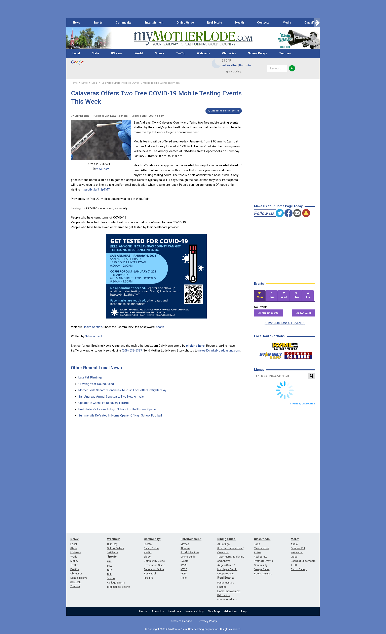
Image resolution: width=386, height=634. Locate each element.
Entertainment (154, 22)
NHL (109, 574)
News (76, 22)
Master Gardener (227, 599)
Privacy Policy (195, 611)
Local (76, 53)
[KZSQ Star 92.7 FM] (269, 354)
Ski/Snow (112, 552)
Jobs (257, 543)
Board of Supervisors (303, 560)
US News (117, 53)
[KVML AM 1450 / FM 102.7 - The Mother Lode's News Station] (285, 345)
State (95, 53)
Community (123, 22)
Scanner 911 (298, 548)
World (139, 53)
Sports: (112, 556)
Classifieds (311, 22)
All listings (223, 543)
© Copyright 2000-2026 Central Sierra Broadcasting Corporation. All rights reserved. (193, 629)
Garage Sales (261, 569)
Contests (263, 22)
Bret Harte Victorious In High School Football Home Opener (117, 409)
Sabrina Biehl (93, 336)
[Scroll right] (317, 22)
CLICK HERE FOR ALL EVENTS (285, 323)
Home (143, 611)
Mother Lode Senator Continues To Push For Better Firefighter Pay (122, 390)
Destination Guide (154, 565)
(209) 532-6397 (132, 350)
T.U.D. (294, 565)
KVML (184, 565)
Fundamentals (225, 582)
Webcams (203, 53)
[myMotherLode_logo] (193, 38)
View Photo (102, 168)
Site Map (214, 611)
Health (239, 22)
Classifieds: (262, 539)
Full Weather (229, 65)
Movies (185, 543)
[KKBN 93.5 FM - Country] (298, 354)
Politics (74, 569)
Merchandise (261, 548)
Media (287, 22)
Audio (294, 543)
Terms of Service (180, 621)
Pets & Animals (263, 573)
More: (295, 539)
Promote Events (263, 560)
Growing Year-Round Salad (96, 384)
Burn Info (245, 65)
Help (244, 611)
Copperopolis (225, 573)
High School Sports (118, 586)
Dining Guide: (226, 539)
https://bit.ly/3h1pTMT (95, 189)
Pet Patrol (150, 573)
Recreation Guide (154, 569)
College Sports (116, 582)
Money (159, 53)
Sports (98, 22)
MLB (109, 565)
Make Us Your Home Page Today (278, 206)
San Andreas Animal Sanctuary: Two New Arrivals (111, 396)
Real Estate (214, 22)
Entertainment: (191, 539)
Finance (221, 586)
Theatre (185, 548)
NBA (109, 569)
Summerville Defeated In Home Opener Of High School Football (120, 415)
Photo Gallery (299, 569)
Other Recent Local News (96, 367)
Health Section (92, 327)
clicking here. (195, 345)
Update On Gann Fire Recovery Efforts (103, 403)
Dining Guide (185, 22)
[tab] (260, 295)
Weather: (113, 539)
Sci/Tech (75, 581)
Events (148, 543)
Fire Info (148, 577)
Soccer (111, 578)
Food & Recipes (190, 552)
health (160, 327)
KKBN (184, 573)
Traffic (180, 53)
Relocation (223, 595)
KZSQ (184, 569)
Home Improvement (228, 591)
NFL (109, 561)
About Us (158, 611)
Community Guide (154, 560)
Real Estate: (225, 577)
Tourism (285, 53)
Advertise (230, 611)
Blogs (147, 556)
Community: (152, 539)
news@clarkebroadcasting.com (219, 350)
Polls (184, 577)
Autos (257, 552)
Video (294, 556)
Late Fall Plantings (90, 377)
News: (74, 539)
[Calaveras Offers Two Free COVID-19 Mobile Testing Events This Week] (101, 159)
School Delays (257, 53)
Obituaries (229, 53)
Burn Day (112, 543)
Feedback (174, 611)
